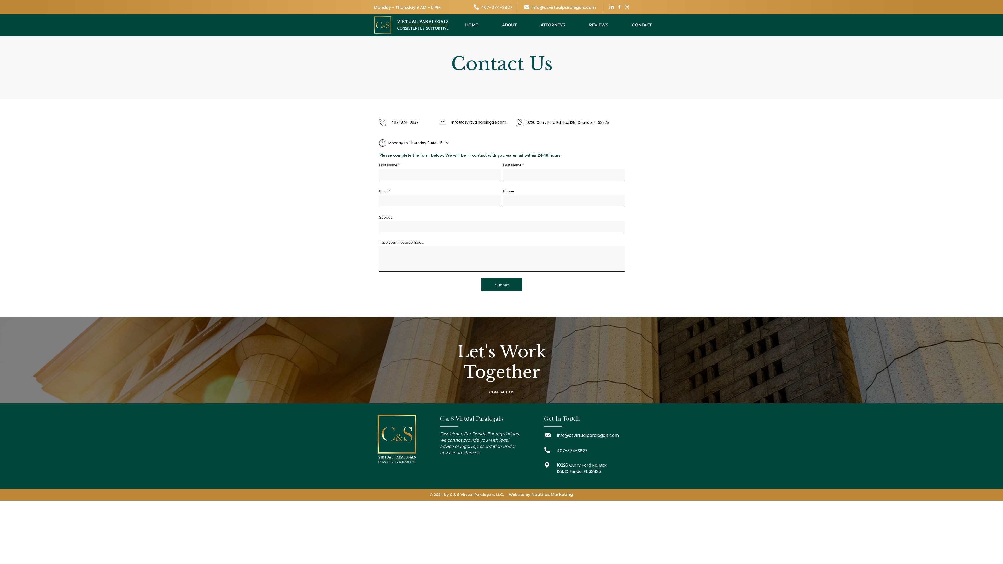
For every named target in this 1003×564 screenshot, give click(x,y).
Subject (385, 217)
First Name (388, 165)
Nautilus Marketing (552, 494)
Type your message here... (401, 242)
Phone (508, 191)
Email (383, 191)
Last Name (512, 165)
